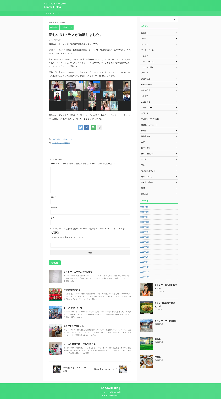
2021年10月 (145, 277)
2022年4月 (144, 247)
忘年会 (158, 357)
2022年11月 (145, 217)
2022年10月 (145, 222)
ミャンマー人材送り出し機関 (110, 392)
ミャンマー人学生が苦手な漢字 (78, 272)
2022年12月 (145, 212)
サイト (53, 218)
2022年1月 (144, 262)
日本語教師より (67, 139)
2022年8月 (144, 227)
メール (53, 207)
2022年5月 (144, 242)
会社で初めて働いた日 (74, 326)
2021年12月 (145, 267)
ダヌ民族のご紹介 (72, 290)
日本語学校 (56, 139)
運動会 (158, 339)
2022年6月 (144, 237)
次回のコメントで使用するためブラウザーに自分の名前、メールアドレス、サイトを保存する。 (91, 229)
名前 (53, 197)
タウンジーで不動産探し (166, 321)
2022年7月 (144, 232)
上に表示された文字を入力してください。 (67, 237)
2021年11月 (144, 272)
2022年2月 (144, 257)
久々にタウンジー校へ (74, 308)
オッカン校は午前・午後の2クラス (80, 344)
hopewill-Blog (52, 7)
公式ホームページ (53, 13)
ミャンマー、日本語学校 (61, 143)
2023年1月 (144, 207)
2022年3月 (144, 252)
